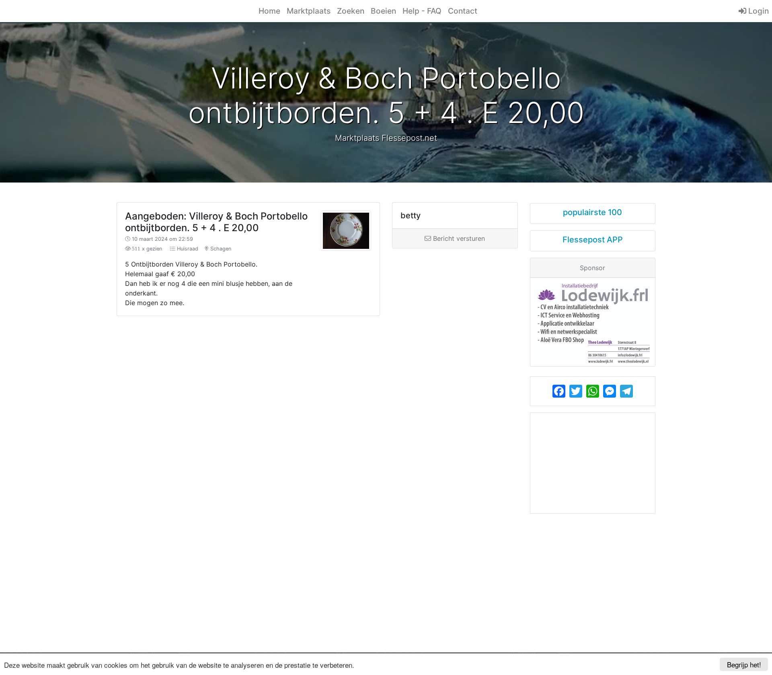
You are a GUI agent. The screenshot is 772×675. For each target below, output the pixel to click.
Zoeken (350, 11)
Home (269, 11)
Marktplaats (309, 11)
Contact (462, 11)
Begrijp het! (744, 664)
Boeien (383, 11)
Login (757, 11)
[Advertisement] (317, 383)
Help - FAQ (421, 11)
